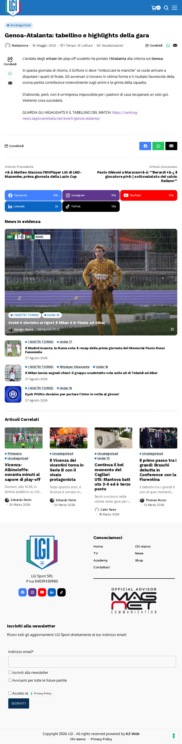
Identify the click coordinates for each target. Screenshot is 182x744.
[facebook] (22, 592)
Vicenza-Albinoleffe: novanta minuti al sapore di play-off (23, 472)
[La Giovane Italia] (42, 552)
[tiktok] (61, 592)
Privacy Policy (42, 693)
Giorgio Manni (23, 329)
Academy (100, 560)
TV (95, 553)
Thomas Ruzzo (156, 500)
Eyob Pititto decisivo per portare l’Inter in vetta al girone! (72, 394)
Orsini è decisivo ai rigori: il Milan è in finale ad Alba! (56, 322)
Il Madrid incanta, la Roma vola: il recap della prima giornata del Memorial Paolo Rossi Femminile (95, 350)
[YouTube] (42, 592)
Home (98, 546)
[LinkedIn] (52, 592)
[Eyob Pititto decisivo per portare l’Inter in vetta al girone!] (13, 394)
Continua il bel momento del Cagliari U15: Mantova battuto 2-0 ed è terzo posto (113, 476)
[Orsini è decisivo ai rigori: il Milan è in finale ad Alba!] (91, 282)
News (139, 553)
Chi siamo (143, 546)
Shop (139, 560)
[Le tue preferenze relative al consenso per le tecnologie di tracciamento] (173, 735)
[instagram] (32, 592)
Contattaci (101, 567)
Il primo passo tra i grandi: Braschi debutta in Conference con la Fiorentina (158, 470)
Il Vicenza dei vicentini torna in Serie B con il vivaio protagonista (67, 470)
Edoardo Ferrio (21, 500)
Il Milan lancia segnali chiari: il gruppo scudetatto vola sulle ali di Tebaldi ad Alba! (91, 373)
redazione (20, 45)
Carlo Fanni (108, 509)
